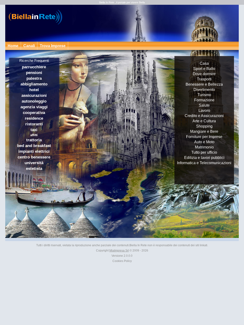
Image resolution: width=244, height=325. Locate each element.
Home (13, 46)
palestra (34, 78)
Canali (29, 46)
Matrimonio (204, 147)
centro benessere (34, 157)
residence (34, 118)
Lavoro (204, 110)
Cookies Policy (122, 261)
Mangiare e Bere (204, 131)
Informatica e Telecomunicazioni (204, 163)
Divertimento (204, 90)
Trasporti (204, 79)
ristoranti (34, 124)
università (34, 163)
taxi (33, 130)
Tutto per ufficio (204, 152)
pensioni (34, 72)
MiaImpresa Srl (119, 250)
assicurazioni (34, 95)
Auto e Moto (204, 142)
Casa (204, 63)
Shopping (204, 126)
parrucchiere (34, 67)
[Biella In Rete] (36, 17)
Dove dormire (204, 74)
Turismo (204, 95)
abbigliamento (33, 84)
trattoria (34, 140)
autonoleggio (34, 101)
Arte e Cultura (204, 121)
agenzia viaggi (34, 107)
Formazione (204, 100)
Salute (204, 105)
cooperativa (34, 112)
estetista (34, 168)
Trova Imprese (53, 46)
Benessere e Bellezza (204, 84)
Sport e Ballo (204, 69)
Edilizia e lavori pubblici (204, 158)
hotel (34, 90)
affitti (34, 135)
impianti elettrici (34, 151)
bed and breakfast (34, 145)
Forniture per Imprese (204, 137)
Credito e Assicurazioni (204, 116)
